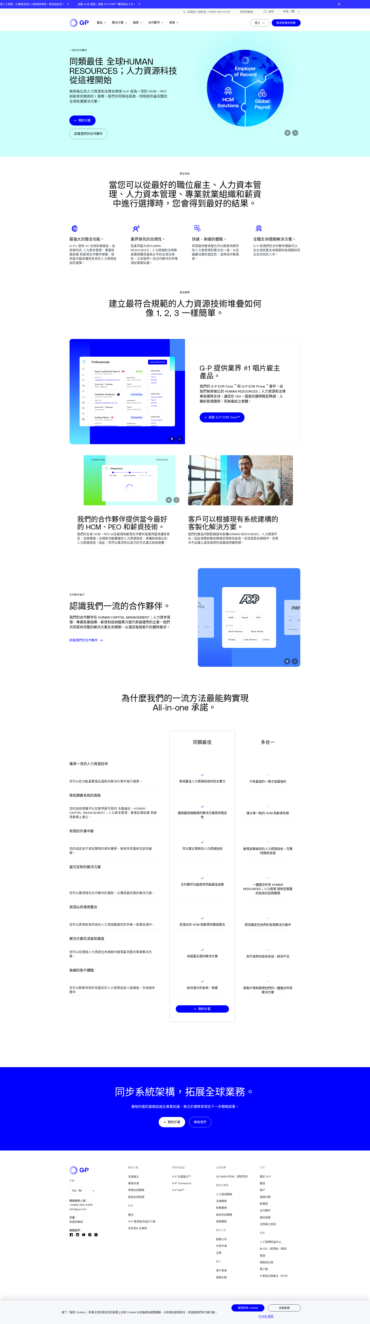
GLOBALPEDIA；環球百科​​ (232, 1176)
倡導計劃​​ (221, 1277)
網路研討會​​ (266, 1262)
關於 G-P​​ (265, 1176)
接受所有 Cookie (248, 1307)
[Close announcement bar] (339, 4)
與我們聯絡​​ (76, 1221)
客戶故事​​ (221, 1270)
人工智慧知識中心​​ (271, 1241)
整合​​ (131, 1214)
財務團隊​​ (221, 1207)
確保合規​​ (133, 1183)
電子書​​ (264, 1269)
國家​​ (136, 22)
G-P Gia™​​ (178, 1190)
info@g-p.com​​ (78, 1209)
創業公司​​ (221, 1239)
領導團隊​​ (221, 1221)
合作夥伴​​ (154, 22)
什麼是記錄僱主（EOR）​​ (275, 1275)
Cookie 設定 (265, 1316)
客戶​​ (262, 1190)
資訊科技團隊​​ (224, 1214)
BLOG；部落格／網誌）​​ (274, 1248)
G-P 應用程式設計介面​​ (142, 1221)
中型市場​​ (221, 1245)
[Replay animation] (295, 133)
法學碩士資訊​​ (268, 1224)
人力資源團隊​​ (224, 1194)
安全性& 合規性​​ (137, 1228)
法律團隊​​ (221, 1201)
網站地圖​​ (265, 1217)
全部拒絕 (284, 1307)
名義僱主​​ (133, 1176)
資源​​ (172, 22)
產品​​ (100, 22)
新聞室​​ (264, 1203)
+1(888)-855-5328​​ (81, 1204)
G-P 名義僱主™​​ (181, 1176)
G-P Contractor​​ (182, 1183)
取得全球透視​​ (136, 1196)
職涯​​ (262, 1183)
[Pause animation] (287, 133)
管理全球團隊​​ (136, 1190)
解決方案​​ (118, 22)
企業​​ (219, 1252)
